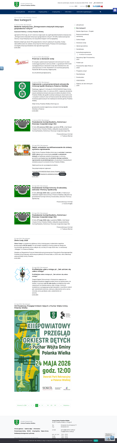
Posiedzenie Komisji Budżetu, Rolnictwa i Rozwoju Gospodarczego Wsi (49, 123)
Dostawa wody (81, 43)
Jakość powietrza (82, 46)
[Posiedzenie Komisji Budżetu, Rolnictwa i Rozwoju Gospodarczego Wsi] (23, 125)
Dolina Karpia (80, 39)
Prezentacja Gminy (20, 431)
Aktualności (31, 12)
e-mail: (54, 430)
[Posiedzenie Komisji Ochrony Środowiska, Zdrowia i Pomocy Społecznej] (23, 191)
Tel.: (53, 425)
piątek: (54, 438)
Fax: (53, 427)
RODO (29, 431)
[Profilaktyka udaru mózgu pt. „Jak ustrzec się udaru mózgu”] (23, 275)
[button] (115, 10)
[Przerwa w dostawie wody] (23, 62)
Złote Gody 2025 (21, 240)
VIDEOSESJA (80, 80)
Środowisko (80, 77)
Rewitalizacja (80, 74)
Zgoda (95, 440)
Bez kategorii (27, 17)
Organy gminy (43, 12)
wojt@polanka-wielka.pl (67, 431)
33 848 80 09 (65, 427)
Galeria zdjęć (28, 428)
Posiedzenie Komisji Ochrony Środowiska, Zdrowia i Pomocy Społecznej (49, 189)
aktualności (80, 25)
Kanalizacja (80, 49)
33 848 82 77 (73, 425)
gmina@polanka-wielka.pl (68, 430)
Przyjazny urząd (81, 71)
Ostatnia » (66, 405)
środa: (53, 436)
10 (48, 405)
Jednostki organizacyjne (84, 12)
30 (55, 405)
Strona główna (20, 12)
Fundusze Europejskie (85, 54)
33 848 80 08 (99, 3)
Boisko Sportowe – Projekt (85, 31)
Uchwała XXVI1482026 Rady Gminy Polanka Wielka (48, 171)
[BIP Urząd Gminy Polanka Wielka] (102, 6)
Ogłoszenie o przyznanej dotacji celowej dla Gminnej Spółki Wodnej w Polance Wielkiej (50, 85)
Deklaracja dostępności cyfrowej (24, 433)
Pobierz (35, 174)
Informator (68, 12)
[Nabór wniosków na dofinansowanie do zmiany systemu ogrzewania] (23, 150)
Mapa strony (44, 431)
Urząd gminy (56, 12)
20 (51, 405)
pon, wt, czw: (55, 434)
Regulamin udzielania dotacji (49, 174)
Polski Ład (79, 62)
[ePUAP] (96, 6)
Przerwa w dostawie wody (43, 59)
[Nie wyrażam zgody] (115, 440)
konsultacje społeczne (83, 52)
